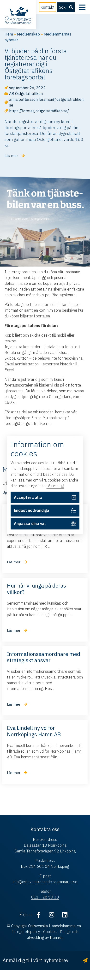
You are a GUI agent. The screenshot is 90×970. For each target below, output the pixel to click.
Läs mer (53, 486)
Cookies (50, 931)
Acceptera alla (28, 497)
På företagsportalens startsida (31, 304)
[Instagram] (52, 915)
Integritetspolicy (26, 931)
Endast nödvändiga (31, 510)
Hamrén (56, 937)
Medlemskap (28, 34)
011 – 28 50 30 (45, 897)
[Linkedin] (65, 915)
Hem (9, 34)
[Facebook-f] (38, 915)
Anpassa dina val (30, 523)
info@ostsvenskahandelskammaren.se (45, 881)
